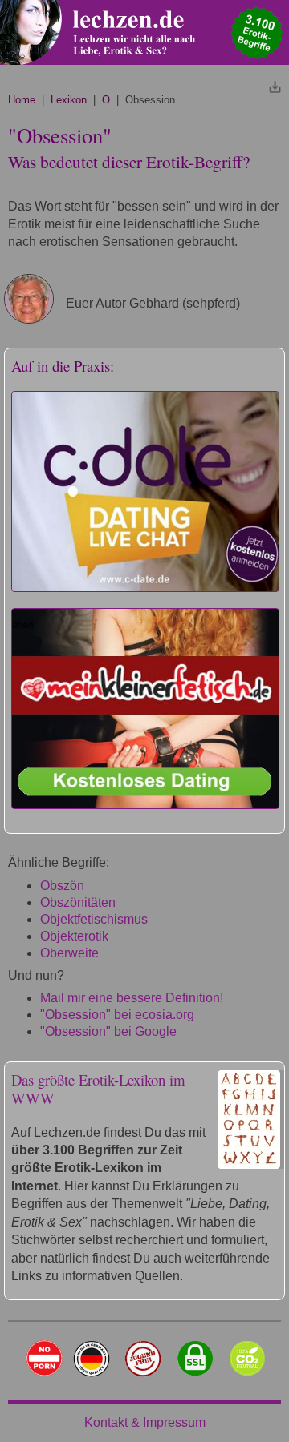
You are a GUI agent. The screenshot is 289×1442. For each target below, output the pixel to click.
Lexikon (69, 100)
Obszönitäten (78, 902)
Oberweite (69, 953)
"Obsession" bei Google (108, 1031)
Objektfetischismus (94, 919)
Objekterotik (74, 936)
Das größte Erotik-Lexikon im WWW (98, 1088)
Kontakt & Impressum (145, 1422)
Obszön (62, 885)
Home (21, 100)
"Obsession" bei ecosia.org (117, 1014)
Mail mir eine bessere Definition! (131, 998)
